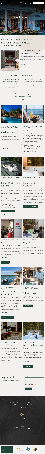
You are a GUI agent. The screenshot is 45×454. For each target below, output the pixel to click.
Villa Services (29, 292)
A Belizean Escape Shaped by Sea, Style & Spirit (17, 39)
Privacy (33, 435)
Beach (26, 130)
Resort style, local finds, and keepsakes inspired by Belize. (10, 241)
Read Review (12, 87)
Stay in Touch (7, 377)
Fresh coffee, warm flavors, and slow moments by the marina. (11, 179)
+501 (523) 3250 (20, 404)
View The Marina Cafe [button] (8, 211)
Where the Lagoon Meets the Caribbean (11, 288)
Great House (7, 345)
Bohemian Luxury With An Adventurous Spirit (15, 44)
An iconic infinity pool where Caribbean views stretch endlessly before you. (9, 127)
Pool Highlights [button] (4, 148)
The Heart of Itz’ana (8, 342)
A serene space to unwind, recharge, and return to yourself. (32, 179)
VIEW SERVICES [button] (28, 306)
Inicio (3, 399)
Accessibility (38, 435)
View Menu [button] (5, 215)
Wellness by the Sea (30, 239)
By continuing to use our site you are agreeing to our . (7, 449)
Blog (31, 435)
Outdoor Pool (7, 132)
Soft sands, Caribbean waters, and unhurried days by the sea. (33, 126)
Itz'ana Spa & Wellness (29, 184)
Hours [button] (2, 144)
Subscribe (28, 388)
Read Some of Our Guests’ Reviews (23, 75)
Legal (20, 435)
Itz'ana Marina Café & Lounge (10, 184)
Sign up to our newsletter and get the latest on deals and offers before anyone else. (11, 381)
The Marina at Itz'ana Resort (8, 292)
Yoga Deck (28, 242)
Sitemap (27, 435)
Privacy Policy (33, 384)
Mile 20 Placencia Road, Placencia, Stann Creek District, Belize (22, 402)
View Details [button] (28, 367)
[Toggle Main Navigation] (1, 3)
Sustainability (15, 435)
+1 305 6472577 (29, 404)
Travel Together (28, 342)
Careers (23, 435)
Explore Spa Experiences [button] (30, 207)
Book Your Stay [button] (39, 3)
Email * (26, 376)
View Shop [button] (6, 263)
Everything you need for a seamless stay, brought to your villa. (32, 289)
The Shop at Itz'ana (10, 245)
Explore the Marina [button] (7, 318)
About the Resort (22, 17)
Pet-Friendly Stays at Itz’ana (33, 346)
